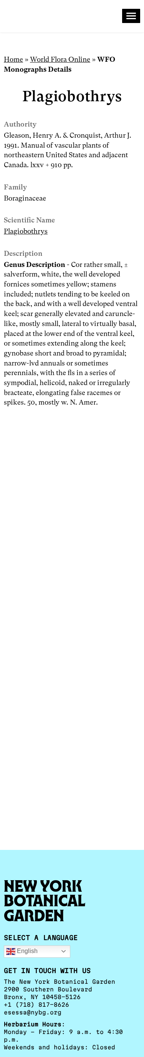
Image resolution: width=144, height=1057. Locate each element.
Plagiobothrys (26, 231)
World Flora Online (60, 59)
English (26, 951)
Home (13, 59)
